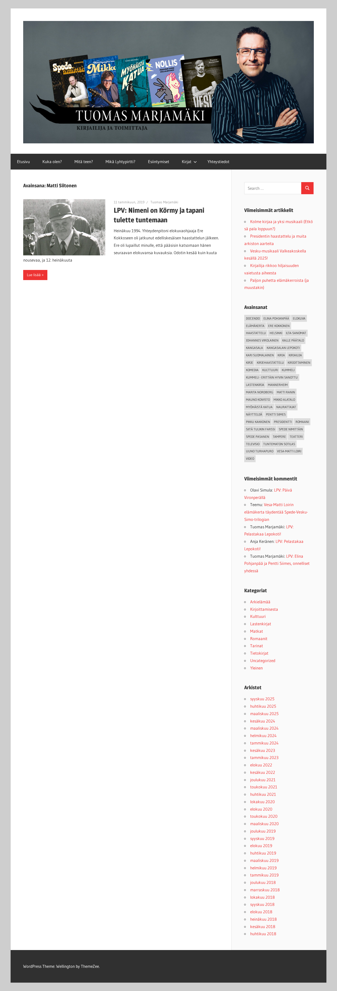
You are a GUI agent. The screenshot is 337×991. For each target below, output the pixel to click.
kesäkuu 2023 (262, 750)
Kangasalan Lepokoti (283, 348)
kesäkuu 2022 (262, 772)
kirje (249, 362)
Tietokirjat (259, 653)
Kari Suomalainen (260, 355)
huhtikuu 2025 (263, 706)
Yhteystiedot (218, 161)
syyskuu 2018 (262, 904)
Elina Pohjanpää (276, 318)
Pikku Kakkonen (258, 422)
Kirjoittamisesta (264, 609)
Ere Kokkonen (279, 326)
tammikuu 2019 (264, 874)
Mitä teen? (84, 161)
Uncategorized (262, 660)
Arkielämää (260, 601)
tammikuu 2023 (264, 757)
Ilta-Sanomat (296, 333)
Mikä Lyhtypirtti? (120, 161)
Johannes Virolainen (262, 340)
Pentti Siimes (276, 414)
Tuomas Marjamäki (164, 202)
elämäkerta (255, 326)
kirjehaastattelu (270, 362)
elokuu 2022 (261, 764)
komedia (252, 370)
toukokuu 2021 (263, 786)
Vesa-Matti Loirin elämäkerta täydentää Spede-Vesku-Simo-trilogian (276, 512)
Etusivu (23, 161)
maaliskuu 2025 (264, 713)
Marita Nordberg (259, 392)
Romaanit (258, 638)
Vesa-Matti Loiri (289, 451)
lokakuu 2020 (262, 801)
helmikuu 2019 (263, 867)
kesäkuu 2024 (262, 721)
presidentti (283, 422)
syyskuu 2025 (262, 698)
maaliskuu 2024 (264, 728)
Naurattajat (286, 407)
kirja (281, 355)
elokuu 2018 (261, 911)
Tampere (279, 436)
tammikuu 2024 (264, 742)
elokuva (299, 318)
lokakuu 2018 (262, 897)
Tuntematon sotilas (279, 444)
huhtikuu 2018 (263, 933)
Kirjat (186, 161)
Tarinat (256, 645)
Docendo (253, 318)
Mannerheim (278, 385)
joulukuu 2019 (263, 831)
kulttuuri (270, 370)
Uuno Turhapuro (259, 451)
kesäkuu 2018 (262, 926)
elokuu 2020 (261, 809)
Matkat (256, 631)
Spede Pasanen (257, 436)
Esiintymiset (158, 161)
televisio (253, 444)
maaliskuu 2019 (264, 860)
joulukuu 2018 (263, 882)
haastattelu (256, 333)
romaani (302, 422)
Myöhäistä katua (259, 407)
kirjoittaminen (299, 362)
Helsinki (276, 333)
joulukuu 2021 (263, 779)
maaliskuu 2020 (264, 823)
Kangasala (254, 348)
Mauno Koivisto (258, 399)
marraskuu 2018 (265, 889)
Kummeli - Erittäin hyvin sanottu (272, 377)
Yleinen (256, 667)
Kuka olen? (52, 161)
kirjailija (295, 355)
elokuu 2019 (261, 845)
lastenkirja (255, 385)
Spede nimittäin (291, 429)
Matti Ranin (286, 392)
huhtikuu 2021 (263, 794)
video (250, 458)
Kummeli (288, 370)
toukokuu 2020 (264, 816)
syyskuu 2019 (262, 838)
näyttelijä (254, 414)
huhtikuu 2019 (263, 853)
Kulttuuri (258, 616)
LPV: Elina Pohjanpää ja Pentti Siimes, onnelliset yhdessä (277, 563)
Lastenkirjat (260, 623)
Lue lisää (34, 274)
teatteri (296, 436)
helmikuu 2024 (263, 735)
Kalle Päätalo (293, 340)
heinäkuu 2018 (263, 919)
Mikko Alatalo (284, 399)
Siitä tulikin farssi (260, 429)
